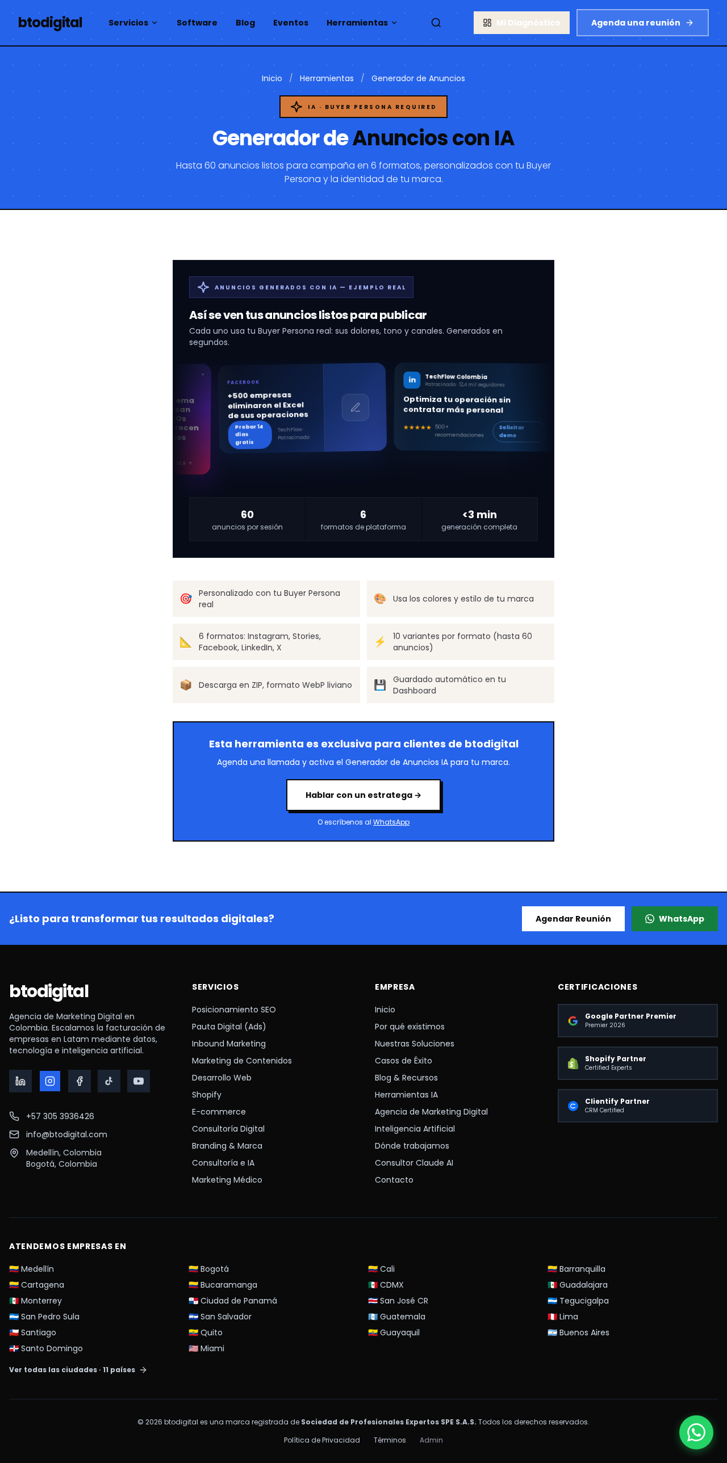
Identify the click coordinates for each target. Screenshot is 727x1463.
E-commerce (219, 1111)
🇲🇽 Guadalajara (578, 1284)
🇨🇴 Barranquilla (576, 1269)
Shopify (207, 1094)
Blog (245, 22)
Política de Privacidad (322, 1440)
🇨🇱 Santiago (32, 1332)
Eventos (290, 22)
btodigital (48, 991)
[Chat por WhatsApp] (696, 1432)
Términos (390, 1440)
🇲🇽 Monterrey (35, 1300)
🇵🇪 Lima (563, 1316)
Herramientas (357, 22)
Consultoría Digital (228, 1128)
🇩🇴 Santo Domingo (46, 1348)
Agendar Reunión (573, 918)
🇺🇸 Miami (206, 1348)
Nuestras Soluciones (414, 1043)
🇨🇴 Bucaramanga (223, 1284)
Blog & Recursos (406, 1077)
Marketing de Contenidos (242, 1060)
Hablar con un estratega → (363, 795)
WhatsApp (391, 822)
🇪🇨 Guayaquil (394, 1332)
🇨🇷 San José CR (398, 1300)
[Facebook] (79, 1081)
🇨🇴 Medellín (31, 1269)
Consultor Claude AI (414, 1162)
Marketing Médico (227, 1179)
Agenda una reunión (635, 22)
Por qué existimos (410, 1026)
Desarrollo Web (222, 1077)
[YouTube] (138, 1081)
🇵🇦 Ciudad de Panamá (233, 1300)
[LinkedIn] (20, 1081)
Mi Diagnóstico (528, 22)
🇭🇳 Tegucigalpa (578, 1300)
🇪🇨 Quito (206, 1332)
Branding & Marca (227, 1145)
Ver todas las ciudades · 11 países (72, 1369)
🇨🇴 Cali (381, 1269)
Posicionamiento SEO (234, 1009)
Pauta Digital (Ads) (229, 1026)
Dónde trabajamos (412, 1145)
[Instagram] (50, 1081)
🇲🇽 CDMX (386, 1284)
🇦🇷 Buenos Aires (578, 1332)
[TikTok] (109, 1081)
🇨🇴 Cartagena (36, 1284)
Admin (431, 1440)
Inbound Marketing (229, 1043)
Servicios (128, 22)
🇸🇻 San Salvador (220, 1316)
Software (197, 22)
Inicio (272, 78)
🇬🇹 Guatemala (396, 1316)
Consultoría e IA (223, 1162)
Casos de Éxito (403, 1060)
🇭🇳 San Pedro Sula (44, 1316)
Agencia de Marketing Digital (431, 1111)
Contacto (394, 1179)
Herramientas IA (406, 1094)
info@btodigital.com (66, 1134)
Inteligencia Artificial (415, 1128)
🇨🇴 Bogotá (209, 1269)
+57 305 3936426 (60, 1116)
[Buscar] (436, 22)
